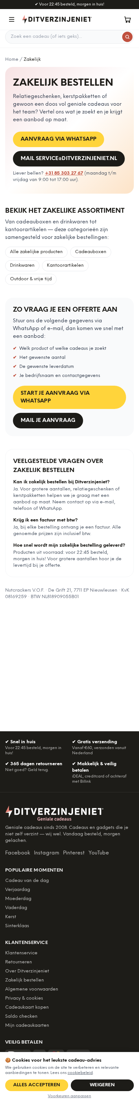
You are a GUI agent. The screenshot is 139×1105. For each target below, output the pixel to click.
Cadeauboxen (90, 252)
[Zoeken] (127, 37)
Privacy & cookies (24, 998)
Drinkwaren (22, 265)
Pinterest (74, 853)
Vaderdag (16, 908)
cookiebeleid (80, 1073)
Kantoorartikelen (65, 265)
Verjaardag (17, 889)
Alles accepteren (36, 1085)
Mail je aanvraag (48, 420)
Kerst (10, 917)
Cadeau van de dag (27, 880)
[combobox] (69, 37)
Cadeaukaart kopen (27, 1007)
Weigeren (102, 1085)
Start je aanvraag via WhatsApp (55, 397)
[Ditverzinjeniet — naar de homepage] (57, 19)
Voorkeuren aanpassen (69, 1096)
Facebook (17, 853)
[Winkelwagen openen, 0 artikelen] (127, 19)
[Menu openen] (11, 19)
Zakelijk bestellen (24, 980)
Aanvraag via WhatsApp (58, 139)
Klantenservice (21, 953)
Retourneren (18, 962)
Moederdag (18, 898)
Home (11, 59)
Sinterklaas (17, 926)
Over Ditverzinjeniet (27, 971)
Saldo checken (21, 1016)
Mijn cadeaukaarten (27, 1025)
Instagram (46, 853)
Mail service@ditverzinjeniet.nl (69, 158)
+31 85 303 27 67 (64, 173)
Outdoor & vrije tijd (31, 279)
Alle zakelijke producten (36, 252)
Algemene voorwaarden (31, 989)
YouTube (99, 853)
